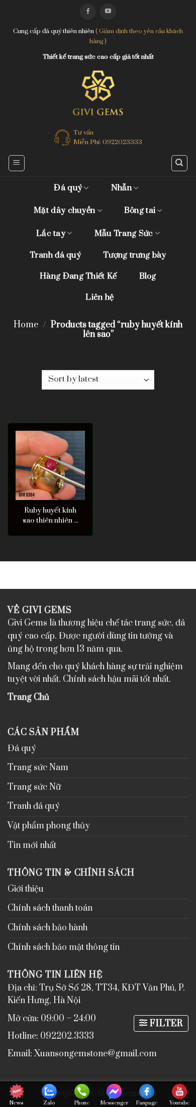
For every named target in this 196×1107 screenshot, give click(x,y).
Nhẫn (121, 188)
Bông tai (139, 210)
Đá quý (68, 188)
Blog (147, 276)
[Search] (179, 163)
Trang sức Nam (38, 767)
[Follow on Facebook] (88, 12)
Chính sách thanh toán (50, 908)
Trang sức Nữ (34, 787)
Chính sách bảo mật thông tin (64, 947)
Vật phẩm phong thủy (49, 825)
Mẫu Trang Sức (123, 233)
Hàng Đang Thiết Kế (78, 276)
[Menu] (17, 163)
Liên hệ (99, 297)
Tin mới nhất (32, 845)
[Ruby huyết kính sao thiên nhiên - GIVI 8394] (50, 465)
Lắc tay (50, 233)
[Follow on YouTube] (108, 12)
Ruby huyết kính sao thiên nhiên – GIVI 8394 (50, 516)
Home (26, 324)
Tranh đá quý (55, 255)
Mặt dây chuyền (64, 210)
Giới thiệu (26, 889)
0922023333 (122, 142)
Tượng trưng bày (134, 255)
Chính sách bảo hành (47, 927)
